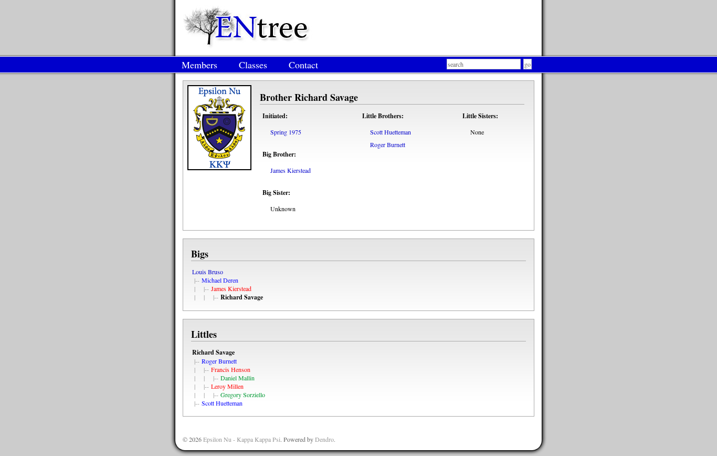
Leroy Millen (227, 386)
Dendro (324, 439)
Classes (253, 64)
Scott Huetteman (390, 132)
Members (199, 64)
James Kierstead (290, 170)
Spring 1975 (285, 132)
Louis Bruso (207, 271)
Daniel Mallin (237, 378)
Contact (303, 64)
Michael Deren (220, 280)
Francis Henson (230, 369)
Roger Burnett (387, 144)
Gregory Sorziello (242, 394)
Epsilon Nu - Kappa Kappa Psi (241, 439)
